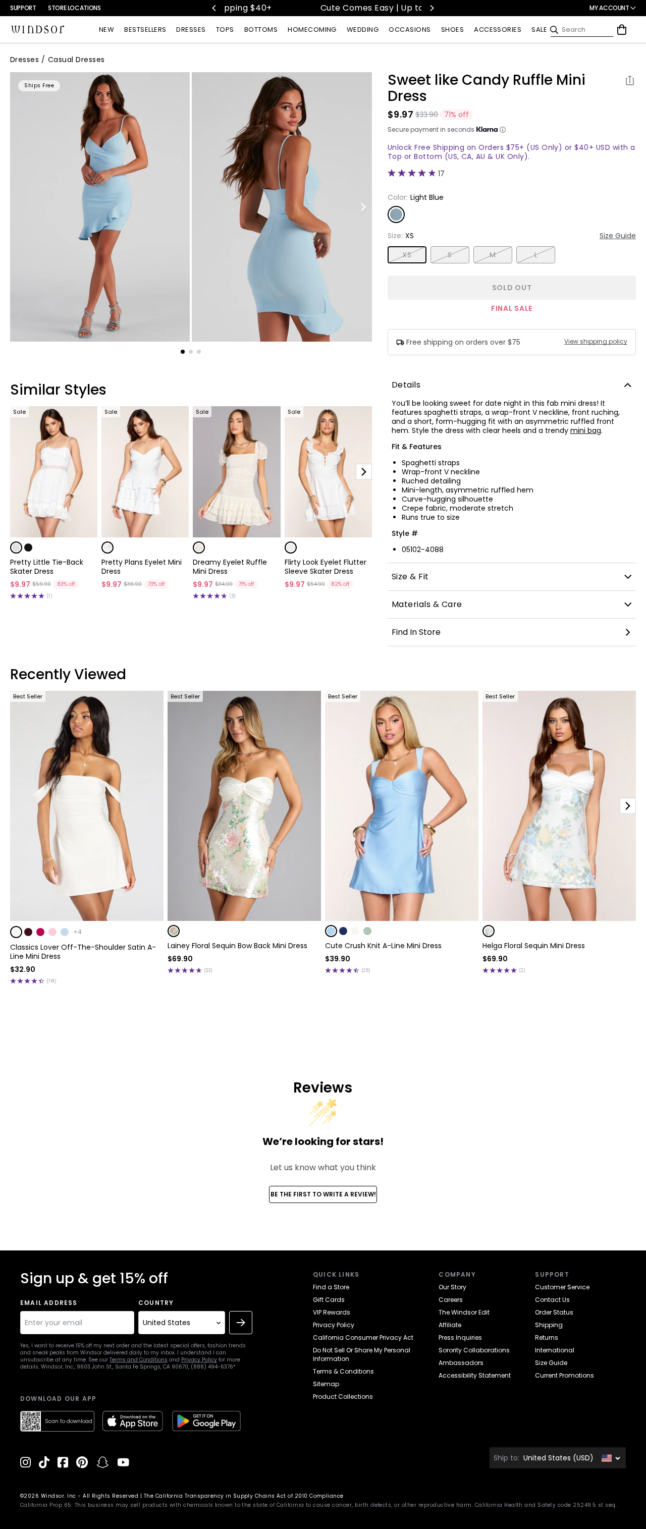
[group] (100, 207)
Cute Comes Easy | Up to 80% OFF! (326, 8)
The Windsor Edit (464, 1312)
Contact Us (552, 1299)
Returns (546, 1337)
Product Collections (343, 1396)
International (554, 1350)
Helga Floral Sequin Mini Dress (533, 945)
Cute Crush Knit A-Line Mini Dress (383, 945)
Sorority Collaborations (474, 1350)
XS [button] (406, 255)
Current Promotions (564, 1375)
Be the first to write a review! (323, 1194)
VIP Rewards (331, 1312)
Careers (451, 1299)
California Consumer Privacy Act (363, 1337)
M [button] (493, 255)
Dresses (24, 59)
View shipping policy (595, 342)
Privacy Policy (199, 1359)
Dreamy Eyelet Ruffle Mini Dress (230, 567)
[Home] (38, 29)
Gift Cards (329, 1299)
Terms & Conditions (343, 1371)
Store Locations (74, 8)
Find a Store (331, 1287)
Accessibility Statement (475, 1375)
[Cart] (622, 30)
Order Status (554, 1312)
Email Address (49, 1303)
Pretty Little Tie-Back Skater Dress (46, 567)
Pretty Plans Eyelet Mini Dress (141, 567)
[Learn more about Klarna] (503, 129)
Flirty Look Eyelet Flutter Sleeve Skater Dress (325, 567)
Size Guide (618, 235)
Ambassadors (461, 1362)
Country (156, 1303)
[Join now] (240, 1322)
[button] (16, 547)
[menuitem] (106, 30)
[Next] (431, 8)
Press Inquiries (460, 1337)
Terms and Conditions (139, 1359)
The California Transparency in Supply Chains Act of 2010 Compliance (244, 1496)
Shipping (549, 1325)
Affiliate (450, 1325)
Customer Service (562, 1287)
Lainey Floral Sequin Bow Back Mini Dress (237, 945)
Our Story (452, 1287)
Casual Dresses (76, 59)
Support (23, 8)
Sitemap (326, 1384)
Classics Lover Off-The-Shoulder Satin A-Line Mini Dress (83, 952)
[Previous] (214, 8)
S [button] (450, 255)
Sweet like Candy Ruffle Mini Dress (486, 88)
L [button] (535, 255)
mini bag (585, 430)
